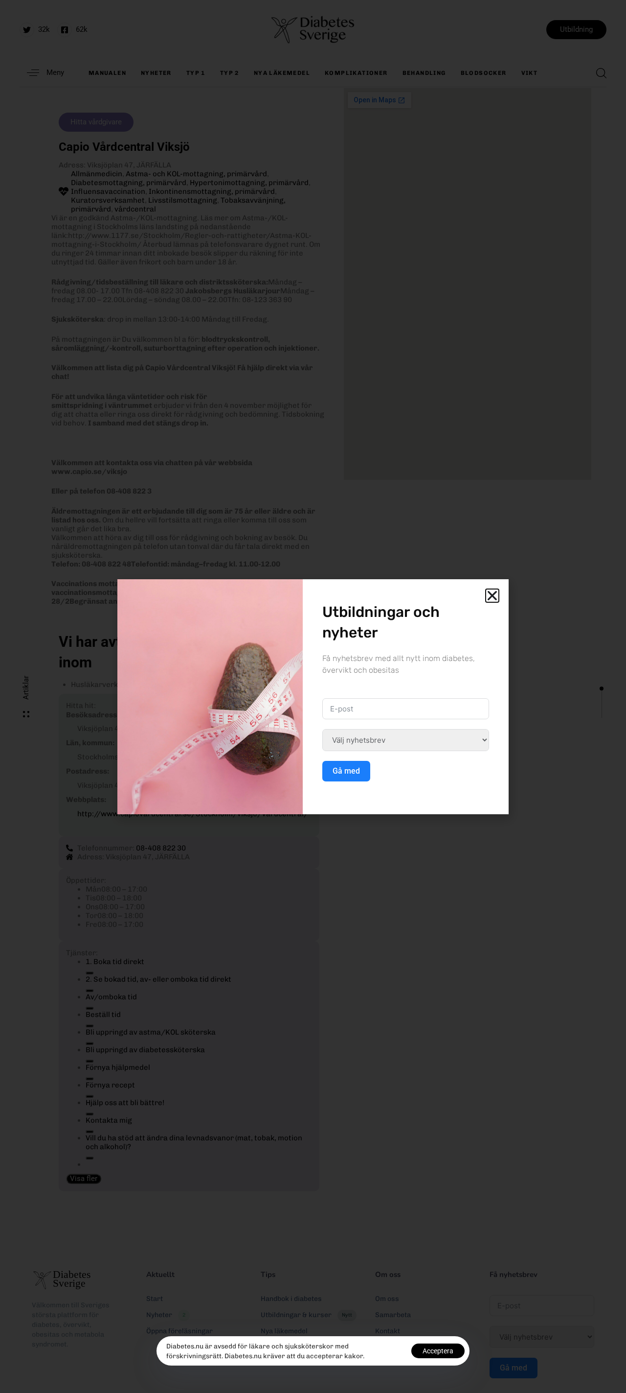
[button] (492, 595)
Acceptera (438, 1351)
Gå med (346, 771)
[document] (313, 696)
